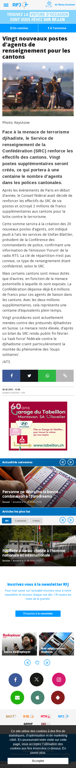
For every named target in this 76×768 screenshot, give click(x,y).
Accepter (38, 761)
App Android (58, 697)
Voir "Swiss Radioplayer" (19, 644)
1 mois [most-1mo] (36, 520)
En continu (20, 28)
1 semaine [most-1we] (20, 520)
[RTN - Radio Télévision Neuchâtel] (46, 716)
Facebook (15, 680)
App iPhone (37, 697)
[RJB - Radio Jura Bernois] (28, 716)
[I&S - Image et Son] (46, 723)
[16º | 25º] (48, 0)
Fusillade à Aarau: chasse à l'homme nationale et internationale (33, 552)
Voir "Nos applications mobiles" (56, 644)
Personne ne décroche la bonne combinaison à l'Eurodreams (30, 493)
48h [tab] (7, 520)
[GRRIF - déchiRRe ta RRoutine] (28, 723)
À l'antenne (57, 28)
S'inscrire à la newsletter (38, 613)
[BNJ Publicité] (11, 716)
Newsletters (17, 697)
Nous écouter (66, 4)
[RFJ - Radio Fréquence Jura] (63, 716)
